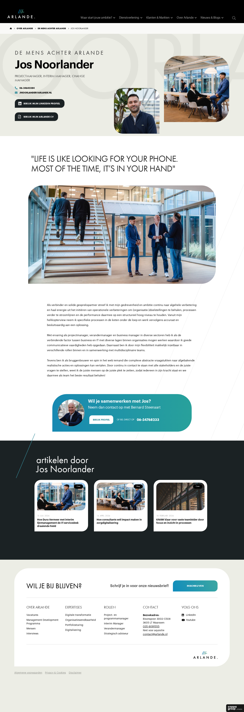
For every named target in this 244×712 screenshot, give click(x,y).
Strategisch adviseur (116, 633)
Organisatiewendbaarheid (80, 620)
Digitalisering (73, 630)
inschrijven (195, 585)
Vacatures (32, 615)
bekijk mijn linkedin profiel (42, 103)
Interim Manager (113, 623)
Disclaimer (75, 673)
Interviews (32, 633)
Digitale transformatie (78, 615)
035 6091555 (151, 626)
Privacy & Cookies (55, 673)
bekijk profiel (101, 419)
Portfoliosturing (74, 625)
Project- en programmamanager (116, 617)
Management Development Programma (42, 622)
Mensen (31, 628)
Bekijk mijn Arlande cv (39, 116)
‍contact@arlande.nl (155, 634)
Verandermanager (114, 628)
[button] (98, 17)
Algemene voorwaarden (28, 673)
